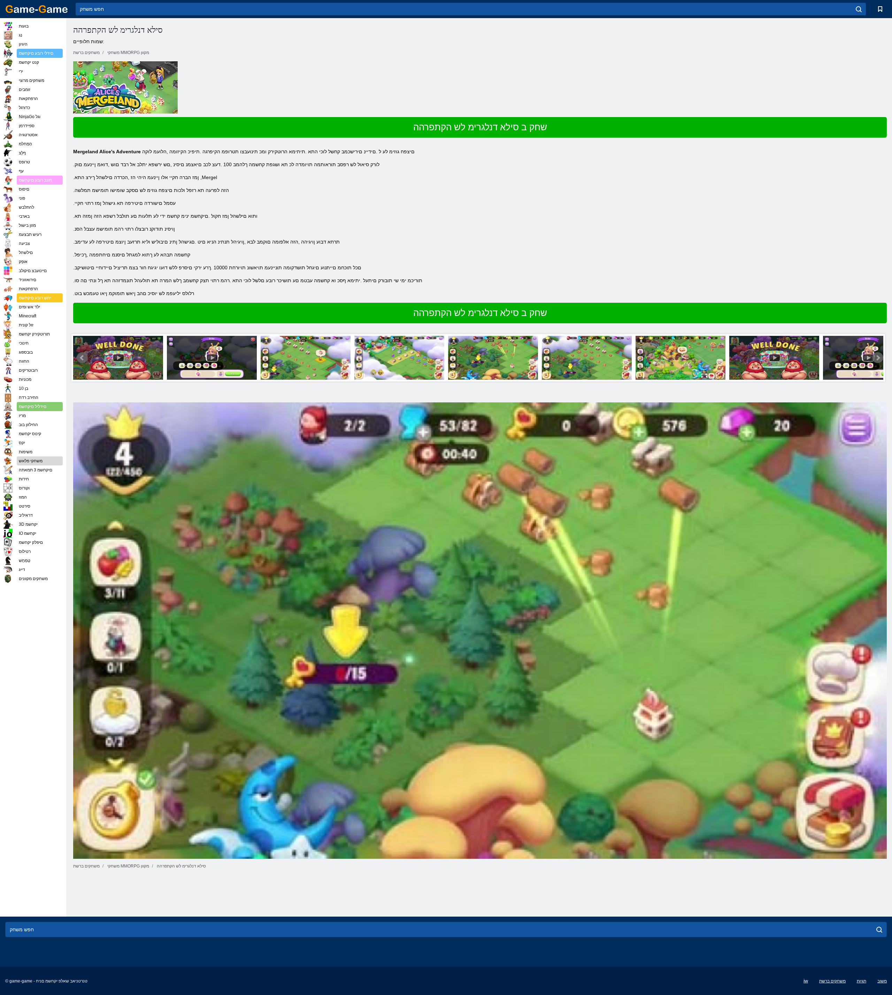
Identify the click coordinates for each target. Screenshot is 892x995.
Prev (82, 357)
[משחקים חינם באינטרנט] (36, 9)
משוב (882, 981)
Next (877, 357)
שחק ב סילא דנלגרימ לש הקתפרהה (480, 127)
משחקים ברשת (832, 981)
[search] (858, 9)
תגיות (861, 981)
